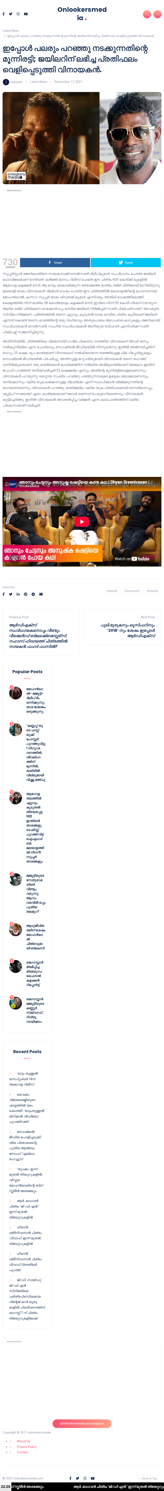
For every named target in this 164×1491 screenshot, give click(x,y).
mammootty (131, 590)
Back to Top (149, 1478)
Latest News (38, 81)
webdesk (16, 81)
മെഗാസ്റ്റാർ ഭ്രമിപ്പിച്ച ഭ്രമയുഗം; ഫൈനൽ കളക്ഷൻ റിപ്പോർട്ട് (34, 973)
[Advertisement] (82, 222)
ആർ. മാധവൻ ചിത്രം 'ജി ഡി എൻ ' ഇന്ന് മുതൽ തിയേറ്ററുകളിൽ (83, 1486)
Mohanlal (152, 590)
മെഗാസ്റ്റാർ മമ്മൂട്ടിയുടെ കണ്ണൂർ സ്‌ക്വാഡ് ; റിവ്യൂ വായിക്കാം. (35, 1010)
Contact (22, 1452)
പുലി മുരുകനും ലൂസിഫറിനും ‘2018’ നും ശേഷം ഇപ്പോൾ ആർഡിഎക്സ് (128, 630)
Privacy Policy (26, 1447)
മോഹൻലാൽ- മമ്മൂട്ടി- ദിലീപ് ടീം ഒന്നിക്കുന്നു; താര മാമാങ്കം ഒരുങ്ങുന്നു (35, 700)
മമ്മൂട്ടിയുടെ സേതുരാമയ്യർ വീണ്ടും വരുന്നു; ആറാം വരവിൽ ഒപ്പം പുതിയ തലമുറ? (35, 893)
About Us (23, 1441)
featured (112, 590)
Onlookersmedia (82, 14)
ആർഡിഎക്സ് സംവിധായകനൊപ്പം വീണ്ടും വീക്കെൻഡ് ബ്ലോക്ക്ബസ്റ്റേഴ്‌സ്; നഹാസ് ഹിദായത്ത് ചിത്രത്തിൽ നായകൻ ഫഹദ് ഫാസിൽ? (38, 635)
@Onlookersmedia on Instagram (82, 1423)
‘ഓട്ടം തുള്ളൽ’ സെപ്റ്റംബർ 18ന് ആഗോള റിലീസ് (23, 1079)
